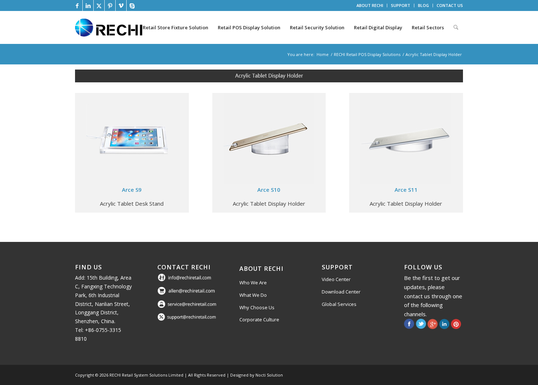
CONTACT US (450, 5)
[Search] (456, 27)
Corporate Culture (259, 319)
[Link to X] (99, 5)
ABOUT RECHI (369, 5)
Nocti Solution (269, 375)
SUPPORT (400, 5)
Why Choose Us (256, 307)
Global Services (339, 304)
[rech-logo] (110, 27)
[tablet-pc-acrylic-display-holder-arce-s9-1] (131, 138)
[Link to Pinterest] (110, 5)
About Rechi (261, 268)
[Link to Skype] (132, 5)
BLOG (423, 5)
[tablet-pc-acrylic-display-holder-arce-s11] (405, 138)
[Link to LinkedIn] (88, 5)
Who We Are (253, 282)
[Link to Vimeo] (121, 5)
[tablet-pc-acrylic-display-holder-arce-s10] (269, 138)
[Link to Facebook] (77, 5)
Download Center (341, 291)
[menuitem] (370, 5)
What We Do (253, 295)
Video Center (336, 279)
